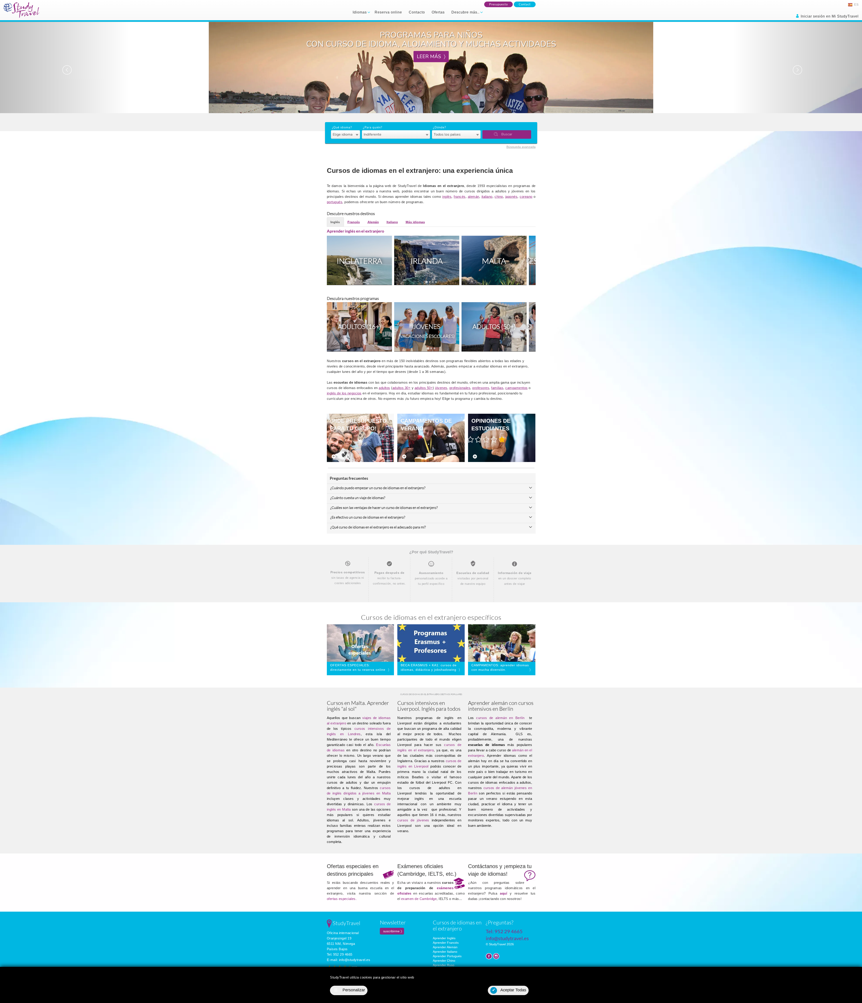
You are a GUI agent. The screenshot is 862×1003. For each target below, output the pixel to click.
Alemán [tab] (373, 222)
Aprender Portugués (447, 956)
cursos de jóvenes (413, 820)
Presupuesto (498, 4)
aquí (503, 893)
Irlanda (427, 261)
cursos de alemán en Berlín (500, 718)
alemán (473, 196)
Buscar (506, 134)
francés (460, 196)
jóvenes (441, 388)
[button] (64, 67)
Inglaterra (359, 261)
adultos (384, 388)
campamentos (516, 388)
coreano (526, 196)
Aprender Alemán (445, 947)
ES (856, 4)
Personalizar (349, 990)
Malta (494, 261)
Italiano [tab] (392, 222)
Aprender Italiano (445, 951)
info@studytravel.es (354, 960)
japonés (511, 196)
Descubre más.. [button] (466, 12)
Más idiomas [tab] (415, 222)
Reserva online (388, 12)
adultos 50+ (424, 388)
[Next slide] (529, 260)
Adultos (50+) (494, 326)
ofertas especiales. (342, 899)
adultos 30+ (401, 388)
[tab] (426, 282)
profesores (480, 388)
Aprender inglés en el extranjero (355, 231)
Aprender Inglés (444, 938)
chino (499, 196)
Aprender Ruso (443, 965)
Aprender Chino (444, 960)
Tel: (339, 954)
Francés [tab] (353, 222)
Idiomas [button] (360, 12)
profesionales (460, 388)
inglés (446, 196)
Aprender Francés (446, 942)
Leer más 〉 (431, 47)
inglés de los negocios (344, 393)
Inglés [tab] (335, 222)
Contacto (417, 12)
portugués (335, 202)
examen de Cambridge (419, 899)
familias (497, 388)
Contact (525, 4)
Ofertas (438, 12)
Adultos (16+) (359, 326)
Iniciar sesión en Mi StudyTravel (829, 16)
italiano (487, 196)
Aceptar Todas (509, 990)
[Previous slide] (333, 260)
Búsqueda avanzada (521, 147)
